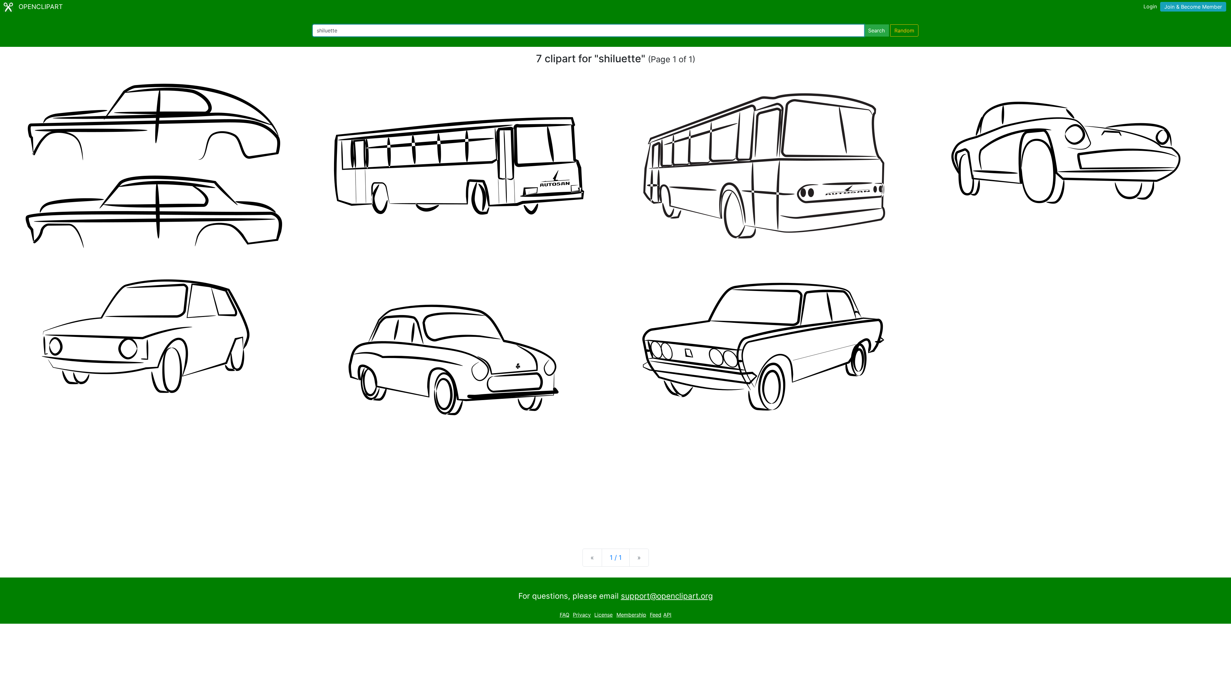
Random (904, 30)
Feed (655, 615)
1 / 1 (616, 557)
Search (876, 30)
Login (1150, 6)
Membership (631, 615)
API (667, 615)
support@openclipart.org (667, 596)
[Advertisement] (615, 493)
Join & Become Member (1193, 7)
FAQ (564, 615)
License (603, 615)
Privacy (582, 615)
